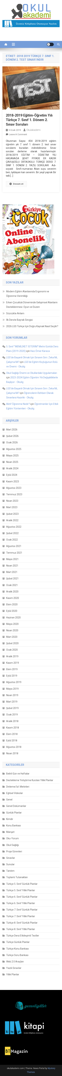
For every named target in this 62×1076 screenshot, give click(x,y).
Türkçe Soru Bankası (17, 955)
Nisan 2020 (12, 630)
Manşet (10, 832)
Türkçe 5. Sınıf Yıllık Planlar (20, 890)
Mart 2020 (11, 636)
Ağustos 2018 (13, 747)
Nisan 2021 (12, 565)
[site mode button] (50, 44)
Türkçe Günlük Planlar (18, 942)
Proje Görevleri (14, 851)
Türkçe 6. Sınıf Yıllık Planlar (20, 903)
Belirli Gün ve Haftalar (17, 773)
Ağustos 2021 (13, 546)
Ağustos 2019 (13, 682)
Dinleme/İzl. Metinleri (17, 786)
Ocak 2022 (12, 539)
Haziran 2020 (13, 617)
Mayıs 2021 (12, 559)
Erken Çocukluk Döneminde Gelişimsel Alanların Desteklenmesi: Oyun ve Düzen (32, 304)
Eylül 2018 (11, 740)
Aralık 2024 (12, 468)
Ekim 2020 (12, 604)
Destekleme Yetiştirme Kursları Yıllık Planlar (29, 780)
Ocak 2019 (12, 714)
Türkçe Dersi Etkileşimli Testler (22, 935)
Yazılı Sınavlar (13, 968)
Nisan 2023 (12, 500)
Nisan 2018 (12, 753)
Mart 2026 (11, 429)
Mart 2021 (11, 572)
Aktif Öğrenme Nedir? (18, 404)
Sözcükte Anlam (15, 313)
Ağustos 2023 (13, 488)
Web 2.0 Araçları (15, 961)
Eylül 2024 (11, 474)
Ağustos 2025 (13, 449)
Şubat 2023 (12, 513)
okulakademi (33, 130)
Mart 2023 (11, 507)
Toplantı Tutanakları (17, 877)
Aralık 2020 (12, 591)
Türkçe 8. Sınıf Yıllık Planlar (20, 929)
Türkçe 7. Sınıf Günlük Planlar (22, 909)
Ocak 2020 (12, 649)
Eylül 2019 (11, 675)
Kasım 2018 (12, 727)
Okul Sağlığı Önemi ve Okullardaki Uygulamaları (31, 373)
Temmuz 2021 (14, 552)
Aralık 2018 (12, 721)
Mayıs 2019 (12, 688)
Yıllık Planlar (12, 974)
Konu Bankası (13, 825)
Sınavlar (10, 858)
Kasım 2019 (12, 662)
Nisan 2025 (12, 462)
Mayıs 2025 (12, 455)
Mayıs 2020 (12, 624)
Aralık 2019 (12, 656)
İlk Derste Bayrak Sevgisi (19, 319)
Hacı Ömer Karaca (40, 351)
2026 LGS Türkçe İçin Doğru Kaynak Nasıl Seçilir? (32, 326)
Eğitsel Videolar (14, 793)
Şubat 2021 (12, 578)
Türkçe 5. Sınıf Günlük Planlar (22, 883)
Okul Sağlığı (12, 845)
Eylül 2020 (11, 611)
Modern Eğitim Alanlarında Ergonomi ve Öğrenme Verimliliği (27, 293)
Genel (9, 799)
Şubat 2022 (12, 533)
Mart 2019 (11, 701)
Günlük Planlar (14, 812)
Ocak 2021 (12, 585)
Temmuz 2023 (14, 494)
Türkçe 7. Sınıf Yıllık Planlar (20, 916)
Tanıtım (10, 870)
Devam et (18, 184)
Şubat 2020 (12, 643)
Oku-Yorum (12, 838)
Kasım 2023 (12, 481)
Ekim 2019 (12, 669)
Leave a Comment (18, 134)
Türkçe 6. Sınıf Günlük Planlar (22, 896)
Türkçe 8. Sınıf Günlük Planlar (22, 922)
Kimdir (9, 819)
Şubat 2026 (12, 436)
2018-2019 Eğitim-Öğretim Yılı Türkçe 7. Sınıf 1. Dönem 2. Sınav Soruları (29, 119)
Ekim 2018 (12, 734)
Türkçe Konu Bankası (17, 948)
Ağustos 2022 (13, 526)
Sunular (10, 864)
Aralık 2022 (12, 520)
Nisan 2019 (12, 695)
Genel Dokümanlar (16, 806)
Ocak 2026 (12, 442)
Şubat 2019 (12, 708)
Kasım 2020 (12, 598)
